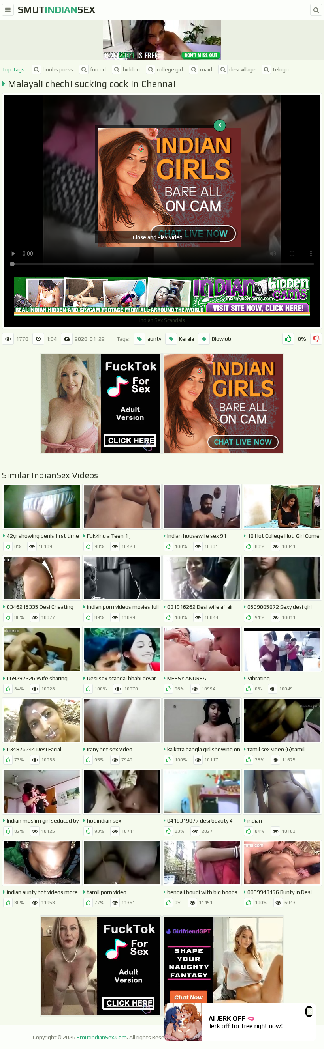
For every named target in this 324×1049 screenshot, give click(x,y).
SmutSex (56, 9)
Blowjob (221, 339)
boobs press (58, 69)
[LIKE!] (288, 339)
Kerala (186, 339)
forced (98, 69)
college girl (170, 69)
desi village (242, 69)
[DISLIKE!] (316, 339)
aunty (154, 339)
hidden (131, 69)
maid (206, 69)
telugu (281, 69)
